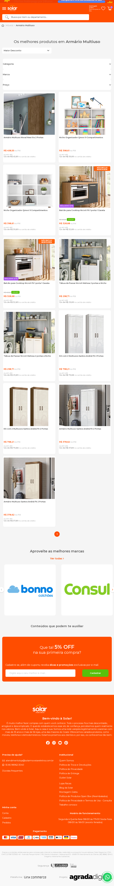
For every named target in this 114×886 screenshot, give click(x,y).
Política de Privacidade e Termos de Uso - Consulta (85, 800)
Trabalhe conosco (68, 804)
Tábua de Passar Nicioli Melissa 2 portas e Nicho (82, 283)
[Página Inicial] (2, 25)
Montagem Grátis (68, 792)
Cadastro (6, 818)
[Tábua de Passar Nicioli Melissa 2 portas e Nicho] (84, 259)
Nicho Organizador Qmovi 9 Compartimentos (81, 137)
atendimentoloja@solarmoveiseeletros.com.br (30, 760)
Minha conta (9, 807)
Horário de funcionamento (85, 813)
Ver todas (56, 558)
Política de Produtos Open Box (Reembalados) (83, 796)
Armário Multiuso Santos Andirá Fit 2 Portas (80, 429)
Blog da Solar (66, 787)
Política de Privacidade (71, 769)
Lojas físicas (65, 783)
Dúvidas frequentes (12, 770)
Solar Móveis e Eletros (57, 709)
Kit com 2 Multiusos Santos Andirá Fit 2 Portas (81, 356)
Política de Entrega (69, 773)
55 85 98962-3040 (14, 765)
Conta (5, 813)
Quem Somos (66, 760)
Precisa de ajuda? (12, 754)
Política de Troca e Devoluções (75, 765)
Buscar (7, 17)
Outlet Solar (65, 777)
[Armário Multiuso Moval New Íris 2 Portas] (29, 114)
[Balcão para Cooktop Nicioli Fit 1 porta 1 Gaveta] (84, 187)
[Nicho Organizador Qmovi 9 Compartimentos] (84, 114)
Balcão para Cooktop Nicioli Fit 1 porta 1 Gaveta (82, 210)
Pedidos (6, 822)
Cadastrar (95, 673)
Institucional (66, 754)
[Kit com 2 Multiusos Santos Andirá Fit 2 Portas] (84, 332)
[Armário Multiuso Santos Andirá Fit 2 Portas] (84, 405)
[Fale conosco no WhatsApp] (107, 877)
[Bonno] (28, 589)
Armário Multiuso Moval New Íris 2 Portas (23, 137)
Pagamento (40, 831)
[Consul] (85, 589)
